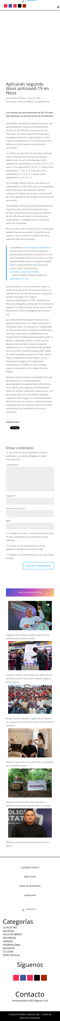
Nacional (8, 931)
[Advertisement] (30, 42)
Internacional (12, 944)
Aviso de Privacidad (30, 886)
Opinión (8, 941)
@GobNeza (45, 247)
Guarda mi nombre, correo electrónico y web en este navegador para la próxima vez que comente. (29, 537)
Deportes (9, 948)
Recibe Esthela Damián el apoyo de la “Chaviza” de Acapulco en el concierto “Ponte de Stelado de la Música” (30, 722)
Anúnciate (30, 895)
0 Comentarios (42, 101)
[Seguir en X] (19, 6)
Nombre (11, 495)
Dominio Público (18, 98)
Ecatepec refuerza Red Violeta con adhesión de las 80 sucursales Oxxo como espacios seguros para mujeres (29, 678)
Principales (11, 101)
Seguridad (9, 937)
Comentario (12, 464)
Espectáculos (11, 955)
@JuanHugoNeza (31, 247)
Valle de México (25, 101)
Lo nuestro (10, 927)
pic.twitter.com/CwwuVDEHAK (24, 271)
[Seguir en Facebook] (10, 6)
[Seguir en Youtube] (24, 6)
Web (8, 520)
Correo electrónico (16, 508)
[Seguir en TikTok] (5, 6)
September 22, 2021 (19, 278)
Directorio (30, 876)
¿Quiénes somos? (30, 867)
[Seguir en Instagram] (15, 6)
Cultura (8, 951)
